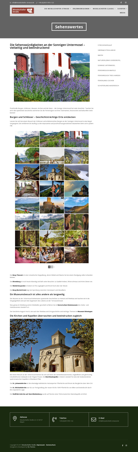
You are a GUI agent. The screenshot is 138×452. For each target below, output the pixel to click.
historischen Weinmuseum (68, 305)
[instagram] (126, 2)
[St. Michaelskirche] (27, 189)
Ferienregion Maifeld (107, 70)
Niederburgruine (19, 286)
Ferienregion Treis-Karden (109, 75)
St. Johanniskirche (19, 383)
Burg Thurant (18, 275)
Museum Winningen (85, 311)
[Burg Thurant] (27, 172)
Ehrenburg (17, 281)
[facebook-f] (121, 2)
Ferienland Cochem (106, 80)
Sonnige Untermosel (106, 65)
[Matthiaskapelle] (52, 172)
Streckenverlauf (105, 45)
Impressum (41, 445)
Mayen (100, 55)
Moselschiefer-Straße (29, 445)
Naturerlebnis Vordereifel (109, 60)
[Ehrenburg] (52, 205)
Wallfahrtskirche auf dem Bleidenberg (27, 394)
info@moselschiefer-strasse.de (23, 3)
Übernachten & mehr (106, 50)
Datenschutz (51, 445)
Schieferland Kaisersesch (108, 86)
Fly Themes (31, 447)
